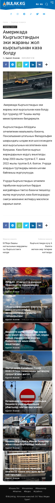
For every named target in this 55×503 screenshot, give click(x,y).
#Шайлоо (38, 491)
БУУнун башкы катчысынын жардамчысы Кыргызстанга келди (15, 248)
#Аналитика (27, 488)
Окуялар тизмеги (18, 22)
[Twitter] (37, 14)
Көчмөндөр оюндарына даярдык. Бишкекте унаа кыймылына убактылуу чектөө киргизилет (26, 404)
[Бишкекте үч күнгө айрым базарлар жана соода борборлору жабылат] (27, 432)
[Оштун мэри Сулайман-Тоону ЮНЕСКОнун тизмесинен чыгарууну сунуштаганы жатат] (27, 366)
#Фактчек (17, 491)
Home (5, 22)
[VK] (40, 64)
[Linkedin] (33, 64)
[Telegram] (24, 14)
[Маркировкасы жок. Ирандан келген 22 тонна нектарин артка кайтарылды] (27, 466)
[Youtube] (44, 14)
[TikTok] (30, 14)
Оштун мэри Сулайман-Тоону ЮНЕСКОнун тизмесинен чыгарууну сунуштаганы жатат (27, 371)
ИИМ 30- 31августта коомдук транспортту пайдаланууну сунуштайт (23, 285)
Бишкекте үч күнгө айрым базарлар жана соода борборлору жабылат (27, 443)
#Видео (27, 491)
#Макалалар (40, 488)
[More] (46, 64)
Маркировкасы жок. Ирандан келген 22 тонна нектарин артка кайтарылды (25, 471)
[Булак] (14, 3)
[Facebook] (11, 14)
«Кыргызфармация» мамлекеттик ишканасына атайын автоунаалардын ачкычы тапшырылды (26, 311)
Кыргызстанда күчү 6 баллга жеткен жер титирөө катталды (41, 248)
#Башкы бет (14, 488)
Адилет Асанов (13, 58)
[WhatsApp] (19, 64)
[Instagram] (17, 14)
